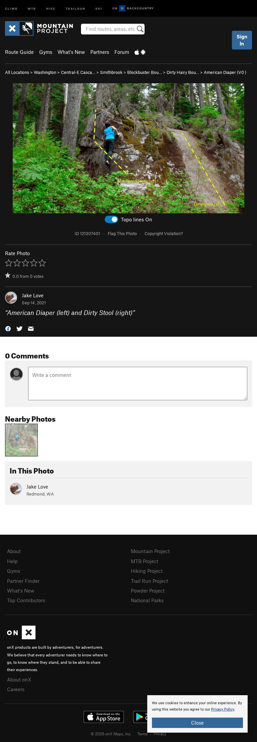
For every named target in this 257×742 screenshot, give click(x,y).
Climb (11, 8)
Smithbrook (111, 72)
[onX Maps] (21, 637)
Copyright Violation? (164, 233)
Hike (51, 8)
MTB (32, 8)
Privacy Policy (222, 709)
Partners (99, 52)
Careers (15, 689)
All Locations (17, 72)
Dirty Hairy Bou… (183, 72)
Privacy (160, 733)
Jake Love (33, 295)
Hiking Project (147, 571)
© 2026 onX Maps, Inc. (111, 733)
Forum (121, 52)
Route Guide (19, 52)
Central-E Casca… (78, 72)
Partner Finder (23, 581)
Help (12, 561)
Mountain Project (150, 551)
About (14, 551)
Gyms (45, 52)
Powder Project (148, 591)
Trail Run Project (149, 581)
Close (197, 723)
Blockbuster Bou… (144, 72)
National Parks (147, 600)
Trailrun (75, 8)
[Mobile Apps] (140, 52)
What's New (71, 52)
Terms (142, 733)
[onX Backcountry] (133, 8)
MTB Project (144, 561)
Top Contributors (26, 600)
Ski (98, 8)
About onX (19, 679)
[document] (197, 714)
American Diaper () (225, 72)
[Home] (42, 28)
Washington (45, 72)
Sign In (242, 39)
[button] (8, 328)
